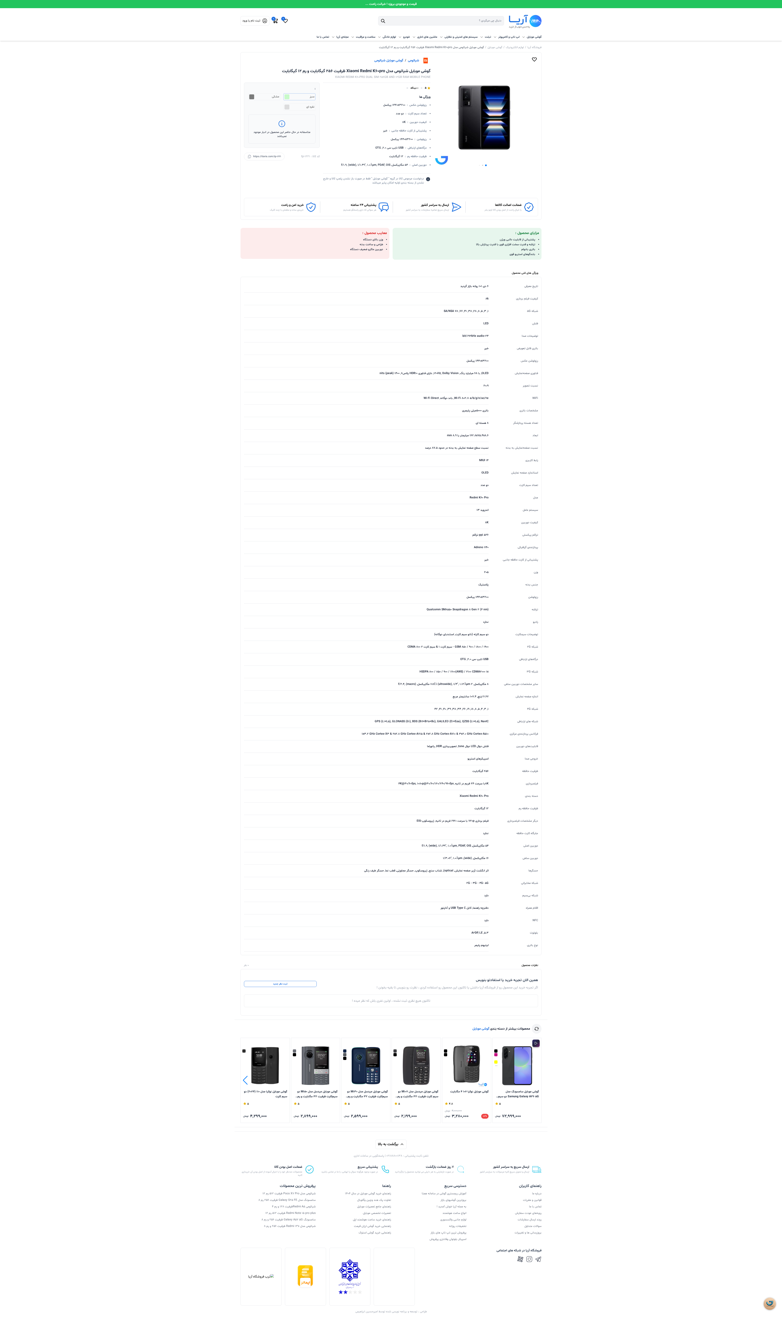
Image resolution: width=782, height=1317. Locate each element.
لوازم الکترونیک (515, 47)
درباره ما (536, 1194)
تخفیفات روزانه (457, 1226)
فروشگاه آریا (534, 47)
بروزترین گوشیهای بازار (453, 1200)
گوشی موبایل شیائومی (388, 60)
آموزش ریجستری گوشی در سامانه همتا (444, 1194)
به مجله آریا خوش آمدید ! (451, 1207)
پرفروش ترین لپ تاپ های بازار (448, 1233)
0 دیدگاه (414, 88)
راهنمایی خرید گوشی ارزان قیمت (372, 1226)
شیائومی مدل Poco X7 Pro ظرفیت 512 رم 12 (289, 1194)
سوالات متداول (532, 1226)
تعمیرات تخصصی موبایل (377, 1213)
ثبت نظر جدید (280, 984)
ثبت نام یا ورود (251, 21)
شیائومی (413, 60)
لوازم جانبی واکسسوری (453, 1220)
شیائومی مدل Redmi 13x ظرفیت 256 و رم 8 (290, 1226)
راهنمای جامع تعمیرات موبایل (374, 1207)
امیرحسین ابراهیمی (366, 1312)
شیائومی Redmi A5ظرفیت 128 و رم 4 (294, 1207)
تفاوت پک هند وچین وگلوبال (374, 1200)
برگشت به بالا (388, 1144)
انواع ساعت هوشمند (454, 1213)
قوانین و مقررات (532, 1200)
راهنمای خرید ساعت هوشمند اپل (372, 1220)
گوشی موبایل (495, 47)
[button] (486, 165)
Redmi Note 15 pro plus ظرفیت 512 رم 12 (290, 1213)
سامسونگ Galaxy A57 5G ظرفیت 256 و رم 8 (288, 1220)
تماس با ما (323, 37)
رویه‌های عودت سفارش (528, 1213)
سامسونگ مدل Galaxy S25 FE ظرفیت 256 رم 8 (287, 1200)
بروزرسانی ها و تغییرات (528, 1233)
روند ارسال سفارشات (529, 1220)
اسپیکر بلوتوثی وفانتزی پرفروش (447, 1239)
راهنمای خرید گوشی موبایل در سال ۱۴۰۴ (368, 1194)
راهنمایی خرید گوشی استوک (375, 1233)
